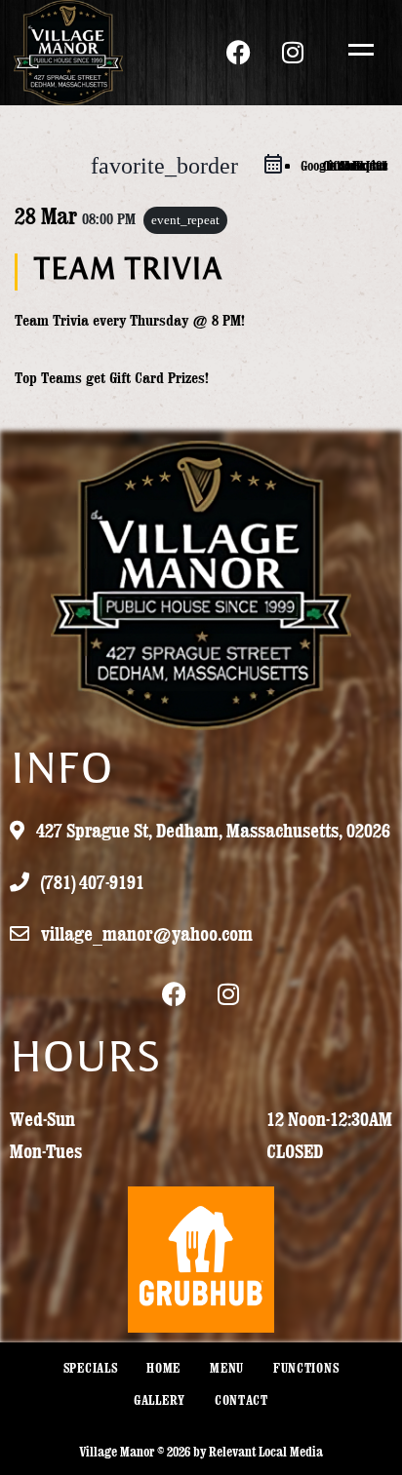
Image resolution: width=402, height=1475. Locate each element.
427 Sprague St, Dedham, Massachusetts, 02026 (211, 830)
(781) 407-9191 (90, 882)
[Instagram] (292, 52)
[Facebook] (239, 52)
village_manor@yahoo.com (145, 933)
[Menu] (356, 48)
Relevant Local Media (266, 1451)
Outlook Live (355, 166)
